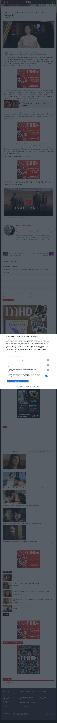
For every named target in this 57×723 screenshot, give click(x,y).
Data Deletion (20, 386)
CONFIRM (18, 381)
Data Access (28, 386)
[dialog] (28, 361)
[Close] (54, 336)
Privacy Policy (37, 386)
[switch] (47, 360)
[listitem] (28, 356)
